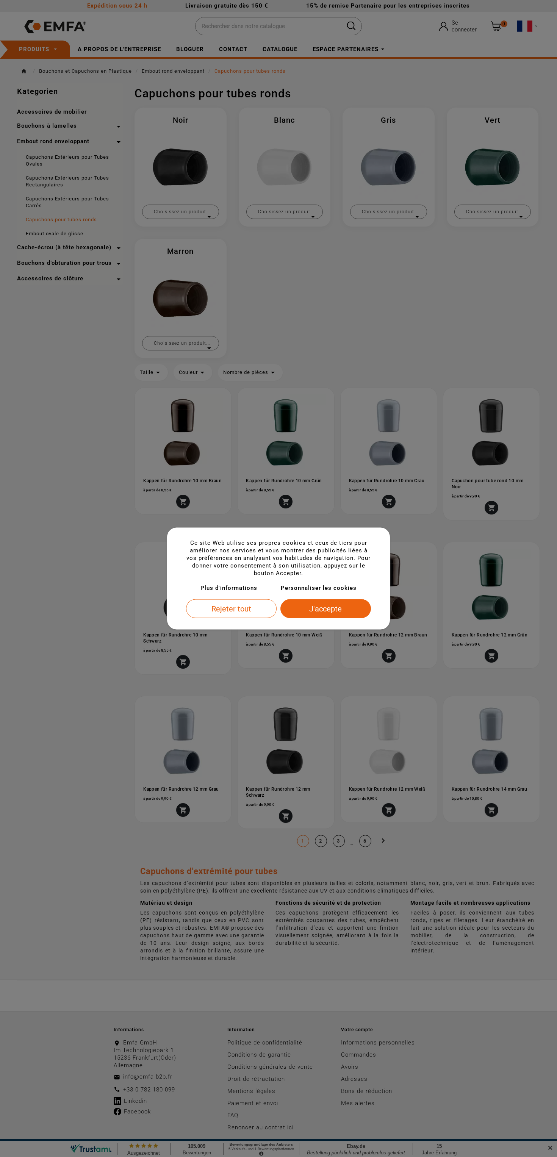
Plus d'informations (228, 588)
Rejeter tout (231, 608)
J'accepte (325, 608)
